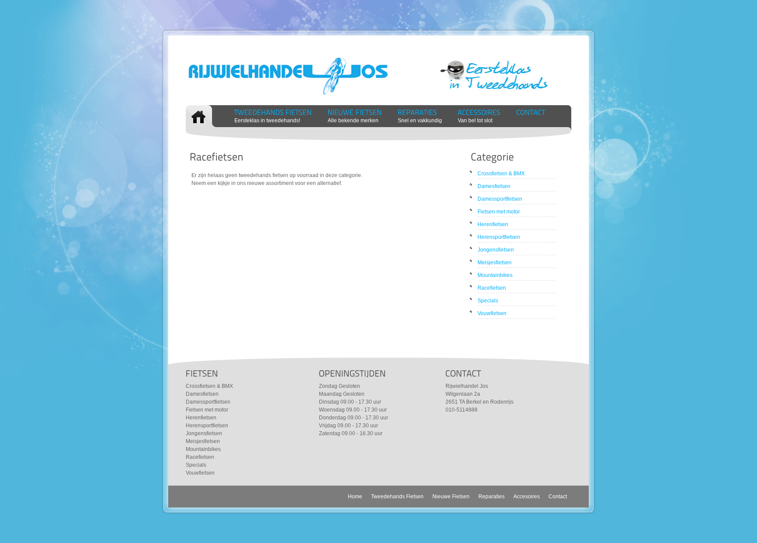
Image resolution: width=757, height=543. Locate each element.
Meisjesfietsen (495, 262)
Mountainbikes (495, 275)
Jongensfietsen (496, 250)
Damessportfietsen (500, 199)
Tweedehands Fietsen (397, 496)
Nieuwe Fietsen (451, 496)
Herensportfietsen (499, 237)
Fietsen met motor (499, 212)
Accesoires (526, 496)
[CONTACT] (530, 112)
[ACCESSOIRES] (479, 112)
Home (355, 496)
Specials (488, 301)
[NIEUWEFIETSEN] (355, 112)
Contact (557, 496)
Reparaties (491, 496)
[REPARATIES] (417, 112)
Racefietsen (492, 288)
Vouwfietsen (492, 313)
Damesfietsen (494, 186)
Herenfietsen (493, 224)
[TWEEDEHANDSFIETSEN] (273, 112)
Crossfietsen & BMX (501, 173)
